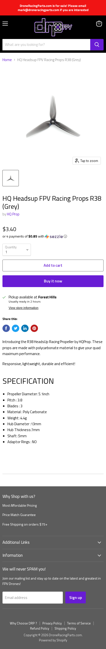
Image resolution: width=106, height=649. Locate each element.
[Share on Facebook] (6, 328)
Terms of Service (79, 623)
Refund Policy (39, 628)
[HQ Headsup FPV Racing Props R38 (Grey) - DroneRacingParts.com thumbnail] (10, 178)
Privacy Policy (52, 623)
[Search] (97, 44)
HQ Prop (13, 214)
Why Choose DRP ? (23, 623)
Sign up (75, 597)
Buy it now (53, 281)
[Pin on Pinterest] (34, 328)
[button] (53, 236)
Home (7, 60)
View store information (23, 308)
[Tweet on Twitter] (15, 328)
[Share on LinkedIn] (25, 328)
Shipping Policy (65, 628)
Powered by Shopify (53, 640)
